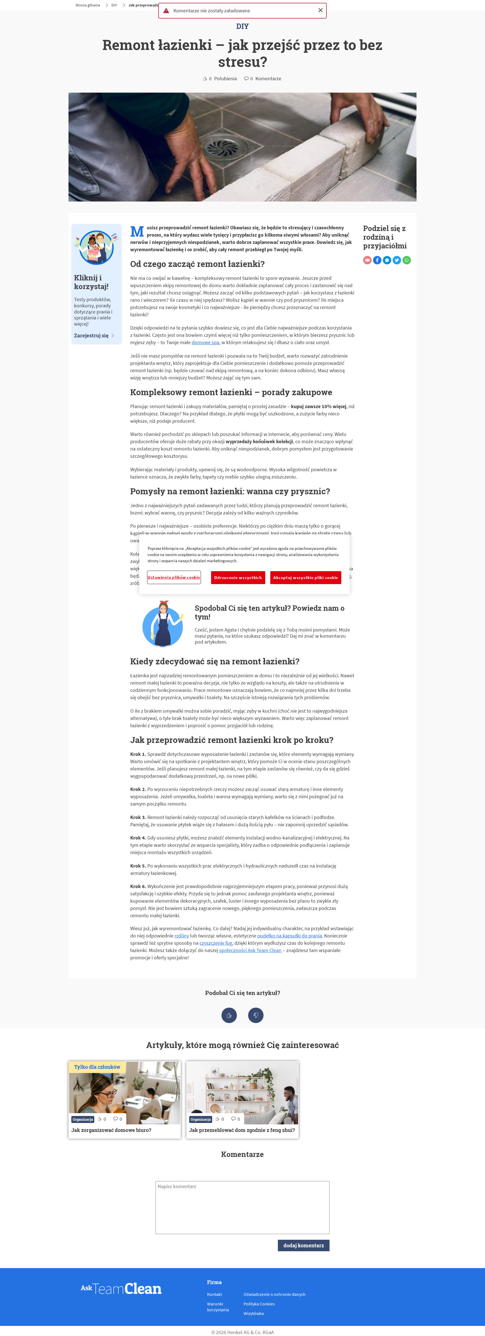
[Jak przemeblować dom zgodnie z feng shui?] (242, 1100)
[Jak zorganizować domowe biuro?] (124, 1100)
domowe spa (205, 342)
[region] (244, 564)
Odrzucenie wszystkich (238, 577)
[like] (229, 1015)
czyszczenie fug (216, 943)
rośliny (182, 935)
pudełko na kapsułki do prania (289, 935)
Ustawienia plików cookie (174, 577)
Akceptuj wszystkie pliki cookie (305, 577)
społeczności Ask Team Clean (250, 950)
